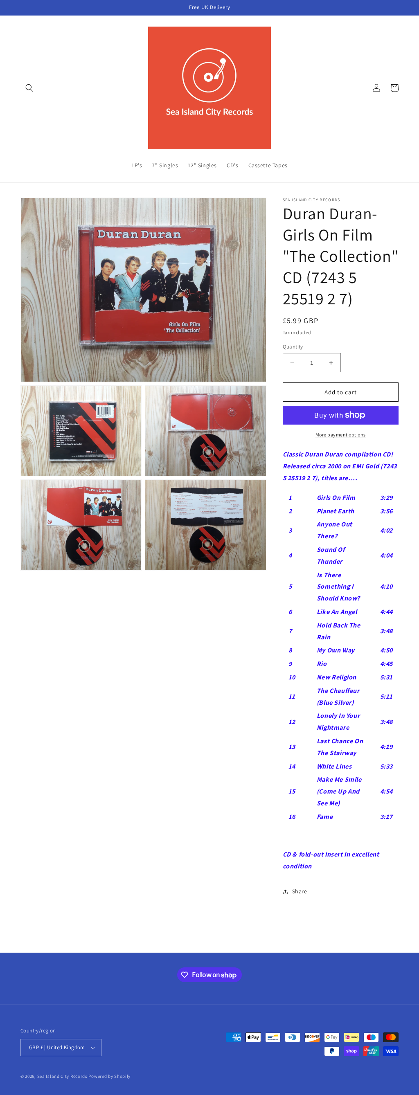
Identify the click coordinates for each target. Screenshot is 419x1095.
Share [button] (299, 891)
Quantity (293, 346)
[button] (29, 88)
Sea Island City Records (62, 1076)
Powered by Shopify (109, 1076)
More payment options (340, 435)
